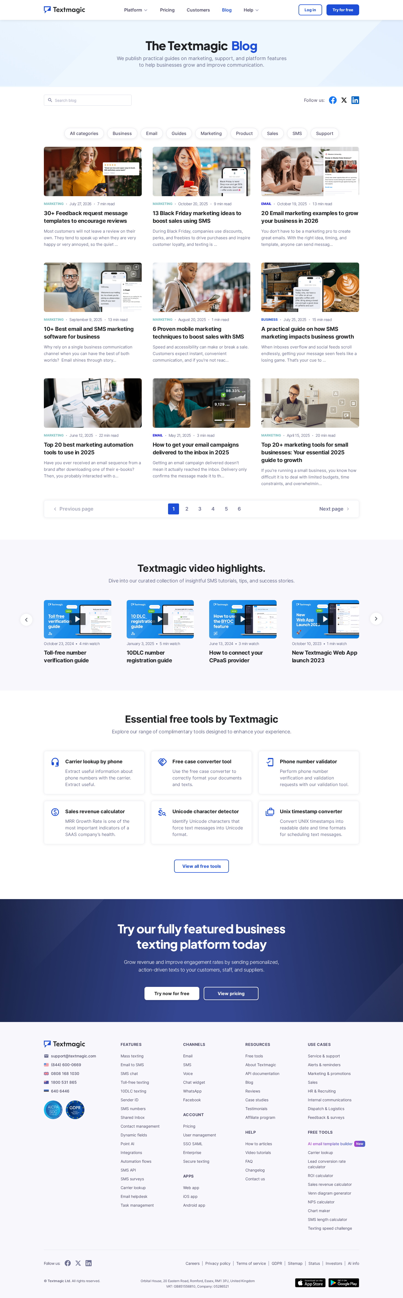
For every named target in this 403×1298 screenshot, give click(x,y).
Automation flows (136, 1161)
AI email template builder (330, 1143)
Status (314, 1263)
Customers (198, 10)
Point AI (127, 1143)
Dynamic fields (134, 1135)
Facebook (192, 1099)
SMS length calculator (327, 1219)
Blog (227, 10)
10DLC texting (133, 1091)
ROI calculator (320, 1175)
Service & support (324, 1056)
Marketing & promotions (329, 1073)
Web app (191, 1187)
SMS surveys (132, 1178)
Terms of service (251, 1263)
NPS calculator (321, 1202)
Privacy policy (218, 1263)
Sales (312, 1082)
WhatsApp (192, 1091)
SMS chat (129, 1073)
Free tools (254, 1056)
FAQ (249, 1161)
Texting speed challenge (330, 1228)
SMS (187, 1064)
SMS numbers (133, 1108)
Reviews (252, 1091)
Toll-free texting (135, 1082)
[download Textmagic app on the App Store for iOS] (310, 1283)
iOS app (190, 1196)
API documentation (262, 1073)
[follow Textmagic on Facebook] (68, 1263)
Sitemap (295, 1263)
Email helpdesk (134, 1196)
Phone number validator (308, 761)
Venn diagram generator (329, 1193)
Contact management (140, 1126)
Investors (334, 1263)
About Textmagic (260, 1064)
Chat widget (194, 1082)
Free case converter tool (201, 761)
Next (331, 509)
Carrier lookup (133, 1187)
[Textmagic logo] (64, 9)
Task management (137, 1205)
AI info (353, 1263)
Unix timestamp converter (311, 811)
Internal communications (329, 1099)
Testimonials (256, 1108)
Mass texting (132, 1056)
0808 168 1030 (65, 1073)
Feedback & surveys (326, 1117)
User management (199, 1135)
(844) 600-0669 (66, 1064)
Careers (193, 1263)
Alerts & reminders (324, 1064)
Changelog (255, 1170)
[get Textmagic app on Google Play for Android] (343, 1283)
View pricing (231, 993)
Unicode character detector (205, 811)
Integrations (131, 1152)
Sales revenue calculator (95, 811)
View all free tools (201, 866)
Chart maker (319, 1210)
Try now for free (171, 993)
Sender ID (129, 1099)
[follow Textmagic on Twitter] (78, 1263)
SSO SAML (193, 1143)
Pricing (167, 10)
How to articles (258, 1143)
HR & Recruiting (322, 1091)
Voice (188, 1073)
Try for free (343, 9)
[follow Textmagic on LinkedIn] (89, 1263)
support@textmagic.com (73, 1056)
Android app (194, 1205)
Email (187, 1056)
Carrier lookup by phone (94, 761)
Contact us (255, 1178)
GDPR (277, 1263)
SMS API (128, 1170)
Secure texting (196, 1161)
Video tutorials (258, 1152)
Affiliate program (260, 1117)
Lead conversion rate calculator (327, 1164)
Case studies (256, 1099)
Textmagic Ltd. (59, 1281)
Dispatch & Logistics (326, 1108)
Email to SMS (132, 1064)
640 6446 (60, 1091)
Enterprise (192, 1152)
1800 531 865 (64, 1082)
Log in (310, 9)
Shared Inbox (133, 1117)
